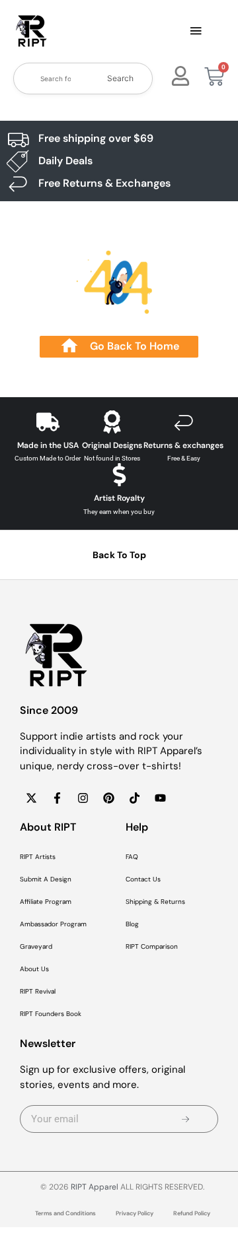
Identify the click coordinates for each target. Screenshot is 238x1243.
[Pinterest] (108, 797)
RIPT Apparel (94, 1187)
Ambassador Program (53, 924)
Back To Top (119, 555)
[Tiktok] (134, 797)
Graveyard (36, 946)
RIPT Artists (38, 856)
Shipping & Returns (155, 901)
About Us (34, 969)
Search (120, 78)
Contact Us (143, 879)
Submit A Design (45, 879)
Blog (132, 924)
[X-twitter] (31, 797)
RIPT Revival (38, 991)
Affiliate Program (45, 901)
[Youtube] (160, 797)
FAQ (132, 856)
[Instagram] (82, 797)
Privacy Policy (134, 1213)
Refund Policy (191, 1213)
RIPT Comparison (152, 946)
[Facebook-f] (57, 797)
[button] (195, 31)
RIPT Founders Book (50, 1013)
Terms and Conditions (65, 1213)
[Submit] (185, 1119)
